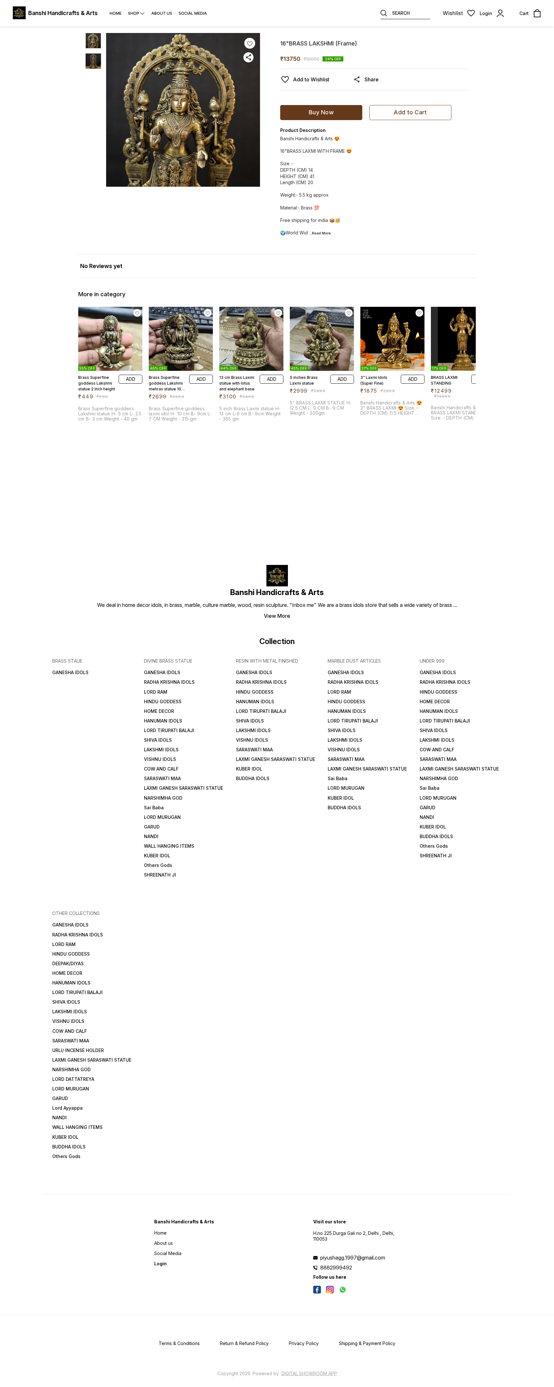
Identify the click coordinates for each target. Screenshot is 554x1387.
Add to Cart (410, 112)
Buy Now (321, 112)
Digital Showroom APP (309, 1373)
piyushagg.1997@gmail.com (352, 1258)
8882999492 (336, 1267)
